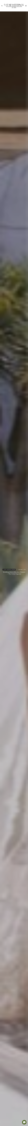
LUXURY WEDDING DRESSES (9, 569)
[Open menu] (26, 6)
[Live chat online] (24, 1122)
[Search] (2, 6)
